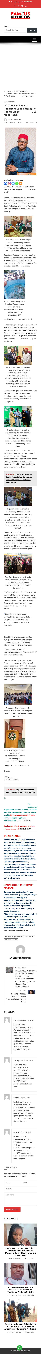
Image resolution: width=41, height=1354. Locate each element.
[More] (20, 183)
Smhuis (16, 1098)
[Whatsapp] (16, 183)
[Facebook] (5, 183)
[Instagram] (9, 183)
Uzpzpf (16, 1132)
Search (7, 26)
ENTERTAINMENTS (10, 102)
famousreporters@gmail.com (22, 815)
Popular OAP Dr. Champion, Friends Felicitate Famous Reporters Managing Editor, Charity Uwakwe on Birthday (20, 1252)
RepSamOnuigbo (11, 939)
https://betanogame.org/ (23, 1027)
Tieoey (16, 1060)
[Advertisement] (20, 66)
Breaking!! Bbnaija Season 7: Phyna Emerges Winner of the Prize (16, 996)
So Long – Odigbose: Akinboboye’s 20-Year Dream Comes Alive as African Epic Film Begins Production (20, 1326)
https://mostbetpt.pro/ (22, 1076)
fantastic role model (19, 459)
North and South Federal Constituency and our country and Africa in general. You (20, 333)
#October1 (30, 937)
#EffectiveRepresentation (14, 937)
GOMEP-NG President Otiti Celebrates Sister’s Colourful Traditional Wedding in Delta (20, 1289)
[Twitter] (13, 183)
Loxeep (16, 1020)
